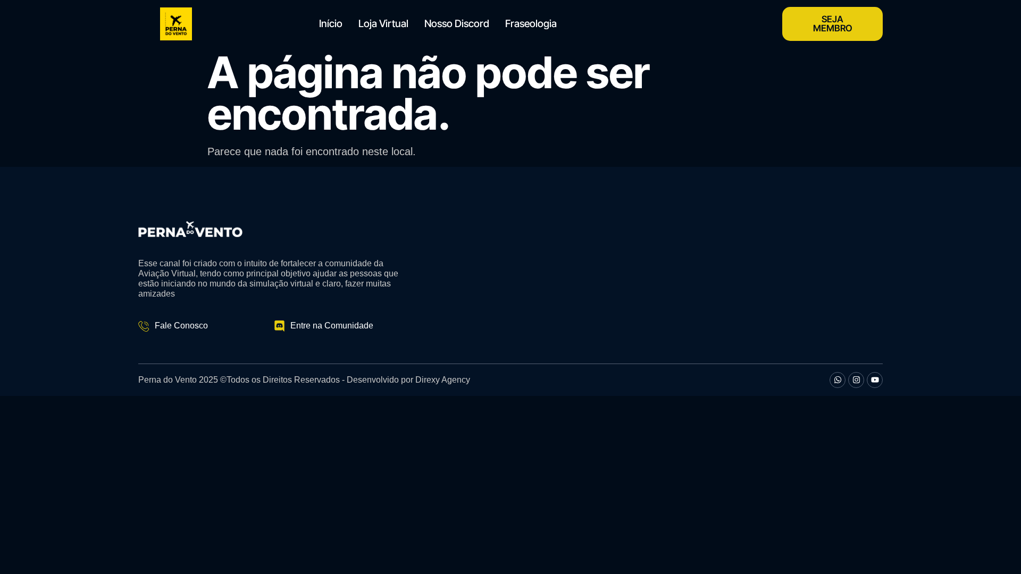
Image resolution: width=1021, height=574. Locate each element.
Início (330, 24)
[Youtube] (875, 380)
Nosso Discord (456, 24)
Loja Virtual (383, 24)
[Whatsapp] (838, 380)
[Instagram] (856, 380)
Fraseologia (531, 24)
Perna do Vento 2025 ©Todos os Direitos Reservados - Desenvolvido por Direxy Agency (304, 379)
